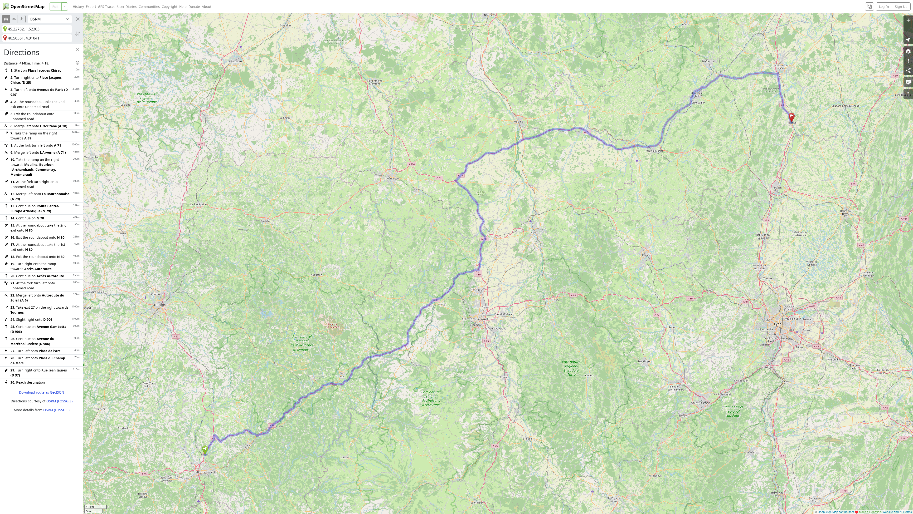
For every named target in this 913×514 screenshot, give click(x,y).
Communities (149, 6)
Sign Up (901, 6)
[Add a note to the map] (908, 82)
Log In (884, 6)
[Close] (77, 19)
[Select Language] (869, 6)
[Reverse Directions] (77, 33)
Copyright (169, 6)
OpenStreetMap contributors (836, 512)
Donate (194, 6)
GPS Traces (106, 6)
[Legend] (908, 60)
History (78, 6)
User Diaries (127, 6)
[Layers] (908, 51)
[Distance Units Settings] (77, 63)
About (206, 6)
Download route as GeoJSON (41, 392)
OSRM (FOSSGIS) (59, 401)
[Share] (908, 70)
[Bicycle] (14, 19)
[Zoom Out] (908, 30)
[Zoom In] (908, 20)
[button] (205, 450)
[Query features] (908, 94)
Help (183, 6)
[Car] (6, 19)
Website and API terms (897, 512)
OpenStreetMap (27, 6)
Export (91, 6)
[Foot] (22, 19)
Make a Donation (870, 512)
